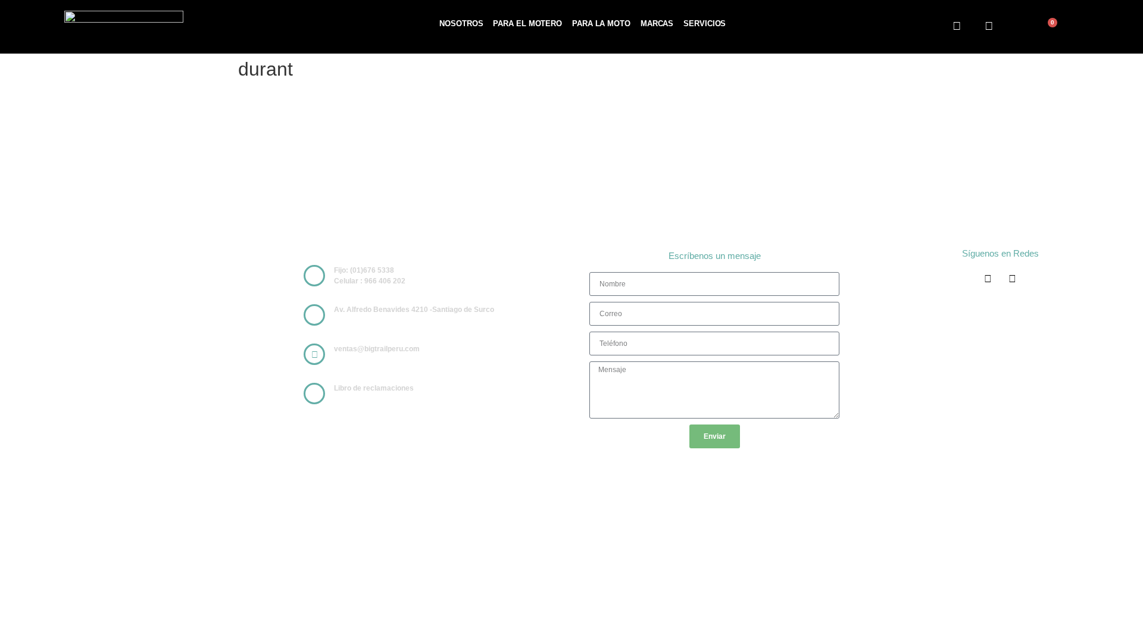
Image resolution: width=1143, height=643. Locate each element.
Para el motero (527, 23)
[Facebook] (956, 26)
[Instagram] (989, 26)
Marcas (657, 23)
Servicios (704, 23)
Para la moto (601, 23)
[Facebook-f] (988, 279)
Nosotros (461, 23)
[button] (1018, 27)
